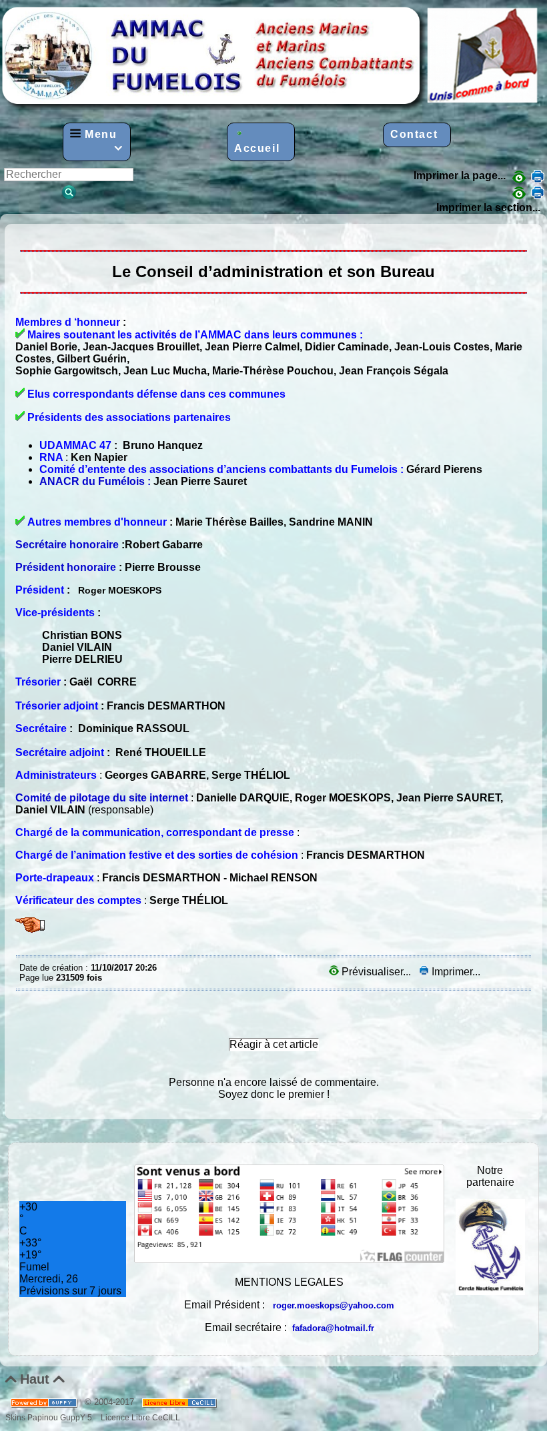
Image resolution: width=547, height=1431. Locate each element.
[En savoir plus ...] (180, 1402)
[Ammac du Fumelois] (271, 106)
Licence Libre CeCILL (139, 1417)
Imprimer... (454, 971)
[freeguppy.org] (45, 1402)
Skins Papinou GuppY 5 (50, 1417)
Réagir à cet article (273, 1044)
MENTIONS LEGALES (289, 1282)
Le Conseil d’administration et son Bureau (22, 234)
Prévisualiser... (376, 971)
